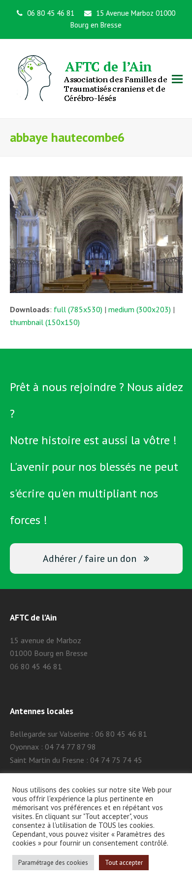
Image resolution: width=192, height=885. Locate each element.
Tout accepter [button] (124, 862)
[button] (177, 78)
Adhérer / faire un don (89, 558)
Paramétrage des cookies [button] (53, 862)
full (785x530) (78, 309)
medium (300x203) (139, 309)
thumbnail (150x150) (45, 322)
